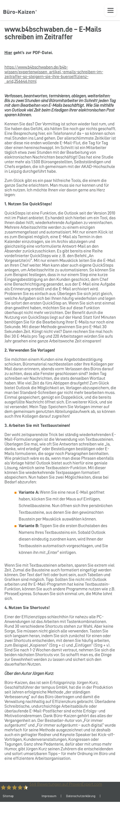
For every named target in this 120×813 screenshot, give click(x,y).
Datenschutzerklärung (80, 796)
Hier (8, 52)
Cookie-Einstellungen (68, 807)
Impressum (49, 796)
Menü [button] (110, 10)
